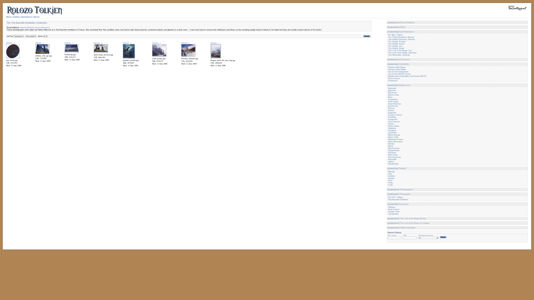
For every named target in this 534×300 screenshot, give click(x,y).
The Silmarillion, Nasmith (399, 55)
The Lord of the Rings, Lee (400, 50)
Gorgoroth (392, 119)
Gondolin (392, 117)
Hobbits (391, 176)
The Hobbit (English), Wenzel (401, 37)
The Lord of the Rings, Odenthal (402, 53)
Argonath (392, 88)
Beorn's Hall (393, 95)
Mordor (391, 144)
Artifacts (391, 207)
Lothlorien (392, 133)
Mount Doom (394, 148)
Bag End (392, 90)
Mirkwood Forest (395, 139)
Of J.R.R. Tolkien (395, 197)
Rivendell (392, 159)
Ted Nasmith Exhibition (398, 199)
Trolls (390, 183)
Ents (390, 174)
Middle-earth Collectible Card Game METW (407, 76)
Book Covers (393, 209)
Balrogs (391, 171)
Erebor (391, 110)
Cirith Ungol (393, 101)
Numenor (392, 153)
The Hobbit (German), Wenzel (401, 39)
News (8, 17)
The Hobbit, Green (396, 44)
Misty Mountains (395, 141)
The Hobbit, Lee (395, 46)
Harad (391, 124)
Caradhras (392, 99)
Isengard (392, 130)
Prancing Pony (394, 157)
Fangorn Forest (395, 115)
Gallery (16, 17)
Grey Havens (394, 121)
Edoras (391, 108)
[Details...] (10, 43)
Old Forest (392, 155)
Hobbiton (392, 128)
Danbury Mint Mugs (396, 67)
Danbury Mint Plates (397, 69)
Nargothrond (393, 150)
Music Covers (394, 78)
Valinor (391, 161)
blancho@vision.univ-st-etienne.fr (35, 27)
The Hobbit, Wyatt (396, 48)
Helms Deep (393, 126)
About (36, 17)
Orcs (390, 180)
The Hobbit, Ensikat (396, 41)
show (396, 22)
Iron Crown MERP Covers (399, 74)
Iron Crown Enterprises (398, 72)
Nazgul (391, 178)
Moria (390, 146)
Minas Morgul (394, 135)
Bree (390, 97)
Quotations (26, 17)
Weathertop (393, 164)
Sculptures (392, 80)
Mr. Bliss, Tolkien (395, 35)
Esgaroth (392, 113)
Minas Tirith (393, 137)
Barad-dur (392, 93)
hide (396, 32)
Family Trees (394, 211)
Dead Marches (394, 104)
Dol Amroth (393, 106)
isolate (391, 22)
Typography (393, 214)
